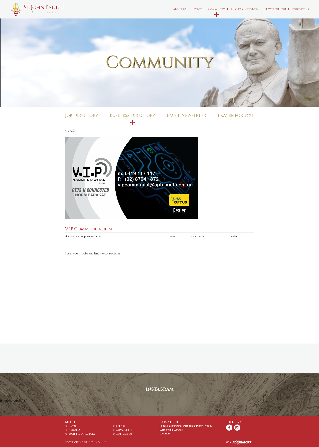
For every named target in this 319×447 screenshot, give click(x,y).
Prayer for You (275, 9)
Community (216, 9)
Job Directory (81, 115)
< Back (70, 130)
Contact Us (300, 9)
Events (197, 9)
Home (72, 426)
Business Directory (244, 9)
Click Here (165, 433)
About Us (179, 9)
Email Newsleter (186, 115)
